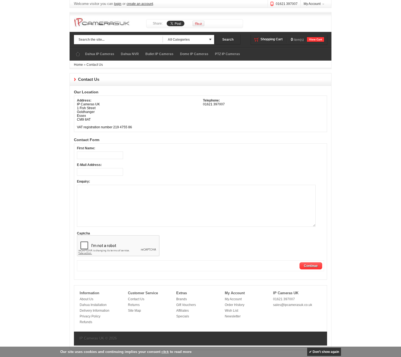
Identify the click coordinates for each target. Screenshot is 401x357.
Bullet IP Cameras (159, 54)
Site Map (134, 311)
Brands (181, 299)
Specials (182, 316)
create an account (140, 4)
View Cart (315, 39)
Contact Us (94, 65)
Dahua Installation (93, 305)
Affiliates (182, 311)
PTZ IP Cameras (227, 54)
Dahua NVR (130, 54)
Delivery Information (94, 311)
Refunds (86, 322)
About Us (86, 299)
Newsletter (233, 316)
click (165, 352)
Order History (234, 305)
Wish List (231, 311)
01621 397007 (287, 4)
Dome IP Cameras (194, 54)
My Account (312, 4)
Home (78, 54)
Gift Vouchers (186, 305)
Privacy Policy (90, 316)
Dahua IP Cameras (99, 54)
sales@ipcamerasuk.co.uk (292, 305)
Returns (134, 305)
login (117, 4)
